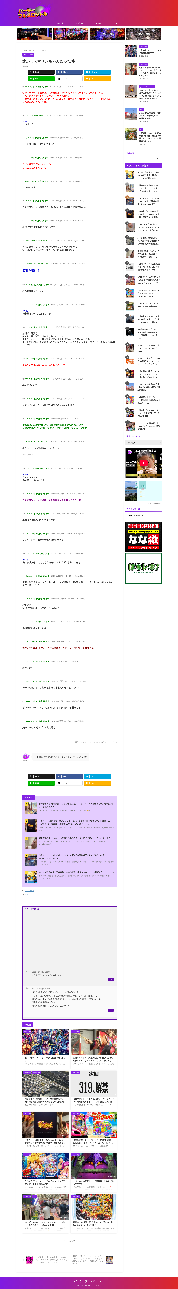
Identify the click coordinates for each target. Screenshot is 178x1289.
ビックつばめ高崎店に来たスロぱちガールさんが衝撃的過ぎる (149, 426)
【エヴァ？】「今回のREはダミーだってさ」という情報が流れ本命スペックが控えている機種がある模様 (93, 1102)
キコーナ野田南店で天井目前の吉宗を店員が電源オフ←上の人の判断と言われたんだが (76, 872)
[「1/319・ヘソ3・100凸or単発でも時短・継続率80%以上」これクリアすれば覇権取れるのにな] (130, 306)
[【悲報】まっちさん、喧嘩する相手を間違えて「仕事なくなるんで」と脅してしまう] (130, 319)
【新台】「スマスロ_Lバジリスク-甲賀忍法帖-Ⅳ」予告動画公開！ (148, 413)
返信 (110, 979)
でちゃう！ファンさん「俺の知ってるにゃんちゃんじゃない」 (148, 348)
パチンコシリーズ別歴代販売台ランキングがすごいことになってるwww (148, 293)
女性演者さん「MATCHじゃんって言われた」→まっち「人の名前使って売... (148, 188)
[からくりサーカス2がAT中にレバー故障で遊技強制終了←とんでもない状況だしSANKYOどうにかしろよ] (130, 201)
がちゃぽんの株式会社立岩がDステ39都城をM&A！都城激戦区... (149, 387)
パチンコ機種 (29, 891)
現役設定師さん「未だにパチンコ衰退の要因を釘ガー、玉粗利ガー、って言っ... (148, 333)
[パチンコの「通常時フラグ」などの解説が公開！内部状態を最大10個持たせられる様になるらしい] (130, 241)
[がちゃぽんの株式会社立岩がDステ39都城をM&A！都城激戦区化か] (130, 387)
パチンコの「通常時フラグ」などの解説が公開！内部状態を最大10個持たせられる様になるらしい (45, 1102)
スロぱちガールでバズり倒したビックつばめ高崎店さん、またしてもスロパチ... (149, 280)
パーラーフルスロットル (89, 1281)
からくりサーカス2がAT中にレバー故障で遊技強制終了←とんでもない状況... (148, 201)
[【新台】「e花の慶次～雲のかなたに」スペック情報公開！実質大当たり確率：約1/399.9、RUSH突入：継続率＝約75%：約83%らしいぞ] (130, 214)
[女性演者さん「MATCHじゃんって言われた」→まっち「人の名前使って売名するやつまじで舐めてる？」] (130, 188)
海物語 (27, 894)
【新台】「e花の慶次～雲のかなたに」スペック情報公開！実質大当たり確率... (148, 214)
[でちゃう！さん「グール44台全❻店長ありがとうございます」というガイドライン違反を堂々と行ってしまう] (130, 361)
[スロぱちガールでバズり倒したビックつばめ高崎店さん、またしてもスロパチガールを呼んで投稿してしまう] (130, 280)
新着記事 (60, 23)
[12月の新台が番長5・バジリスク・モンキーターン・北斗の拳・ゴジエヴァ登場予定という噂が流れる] (130, 374)
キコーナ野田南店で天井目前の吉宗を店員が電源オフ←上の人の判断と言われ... (148, 175)
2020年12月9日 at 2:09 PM (41, 972)
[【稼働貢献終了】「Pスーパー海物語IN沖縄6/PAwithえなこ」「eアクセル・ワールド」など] (130, 400)
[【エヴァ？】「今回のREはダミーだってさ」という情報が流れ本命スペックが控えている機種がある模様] (130, 267)
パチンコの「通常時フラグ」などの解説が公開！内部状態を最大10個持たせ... (148, 241)
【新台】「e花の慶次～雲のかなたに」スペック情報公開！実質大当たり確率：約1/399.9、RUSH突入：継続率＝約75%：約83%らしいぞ (45, 1143)
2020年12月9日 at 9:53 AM (41, 989)
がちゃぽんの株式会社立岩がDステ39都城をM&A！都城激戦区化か (150, 116)
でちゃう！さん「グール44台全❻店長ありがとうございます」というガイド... (149, 361)
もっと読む (71, 1241)
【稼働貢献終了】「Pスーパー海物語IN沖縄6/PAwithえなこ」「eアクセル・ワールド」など (93, 1143)
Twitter (98, 23)
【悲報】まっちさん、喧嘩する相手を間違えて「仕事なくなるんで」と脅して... (148, 319)
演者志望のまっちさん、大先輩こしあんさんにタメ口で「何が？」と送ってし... (148, 254)
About (118, 23)
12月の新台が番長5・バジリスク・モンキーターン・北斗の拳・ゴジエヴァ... (148, 374)
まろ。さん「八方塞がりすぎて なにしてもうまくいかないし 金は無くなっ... (149, 227)
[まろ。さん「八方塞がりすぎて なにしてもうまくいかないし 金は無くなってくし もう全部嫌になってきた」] (130, 227)
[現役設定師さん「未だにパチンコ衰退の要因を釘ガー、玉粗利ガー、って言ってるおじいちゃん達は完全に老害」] (130, 332)
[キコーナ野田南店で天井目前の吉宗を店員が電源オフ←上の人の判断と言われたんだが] (130, 175)
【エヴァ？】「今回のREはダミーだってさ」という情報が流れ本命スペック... (149, 267)
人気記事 (79, 23)
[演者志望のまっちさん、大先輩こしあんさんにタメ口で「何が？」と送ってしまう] (130, 254)
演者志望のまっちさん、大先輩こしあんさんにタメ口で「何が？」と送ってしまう (74, 838)
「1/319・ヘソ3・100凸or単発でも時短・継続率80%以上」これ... (149, 306)
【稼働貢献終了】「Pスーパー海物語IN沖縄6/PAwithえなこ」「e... (149, 400)
